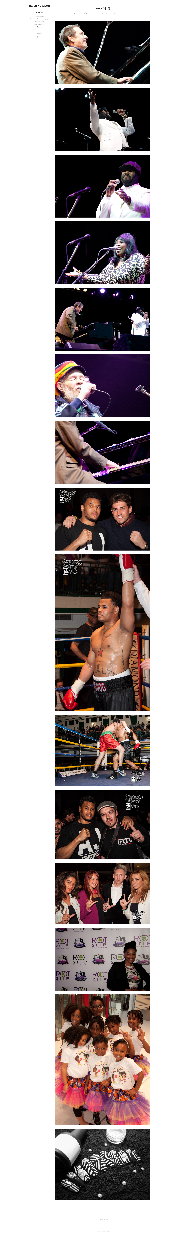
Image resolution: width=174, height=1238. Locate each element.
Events (39, 27)
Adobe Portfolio (106, 1231)
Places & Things (39, 24)
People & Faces (39, 21)
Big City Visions (39, 5)
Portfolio (39, 12)
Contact (39, 33)
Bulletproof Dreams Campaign (39, 19)
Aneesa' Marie (39, 16)
